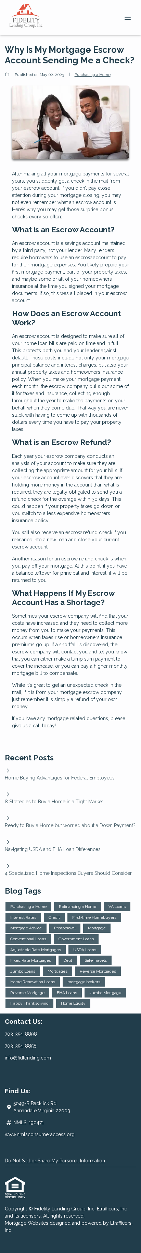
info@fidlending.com (28, 1058)
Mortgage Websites (27, 1223)
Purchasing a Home (93, 74)
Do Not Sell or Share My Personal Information (55, 1160)
